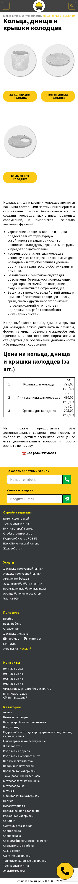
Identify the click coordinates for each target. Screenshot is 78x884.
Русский (25, 648)
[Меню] (6, 6)
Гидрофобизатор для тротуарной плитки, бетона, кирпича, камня (37, 734)
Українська (10, 648)
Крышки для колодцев (20, 177)
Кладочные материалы (18, 766)
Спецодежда (12, 831)
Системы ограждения (17, 826)
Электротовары (14, 871)
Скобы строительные (17, 533)
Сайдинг (9, 821)
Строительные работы (18, 846)
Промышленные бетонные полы (24, 588)
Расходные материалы (18, 816)
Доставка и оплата (16, 633)
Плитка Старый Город (18, 528)
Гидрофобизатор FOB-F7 (20, 538)
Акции (7, 712)
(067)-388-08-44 (13, 674)
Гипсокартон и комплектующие (24, 741)
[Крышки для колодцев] (20, 142)
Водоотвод (11, 727)
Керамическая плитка (18, 761)
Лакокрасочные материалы (21, 776)
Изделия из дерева (16, 751)
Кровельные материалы (19, 771)
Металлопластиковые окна (21, 781)
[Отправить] (67, 479)
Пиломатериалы (14, 806)
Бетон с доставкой (16, 518)
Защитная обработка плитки (22, 583)
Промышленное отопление (21, 811)
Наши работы (12, 624)
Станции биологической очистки (25, 841)
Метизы (8, 791)
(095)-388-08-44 (13, 679)
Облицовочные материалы (21, 796)
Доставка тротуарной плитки (23, 568)
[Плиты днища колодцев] (58, 60)
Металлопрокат (13, 786)
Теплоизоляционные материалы (25, 861)
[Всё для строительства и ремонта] (39, 6)
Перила (8, 801)
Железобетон (33, 15)
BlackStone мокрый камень (21, 543)
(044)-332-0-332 (13, 669)
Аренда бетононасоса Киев (22, 593)
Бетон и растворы (15, 717)
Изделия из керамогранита (21, 756)
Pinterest (35, 638)
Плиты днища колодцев (58, 96)
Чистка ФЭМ (11, 598)
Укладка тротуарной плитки (22, 573)
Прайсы (8, 619)
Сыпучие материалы (17, 856)
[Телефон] (65, 871)
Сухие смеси (11, 851)
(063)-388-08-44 (13, 684)
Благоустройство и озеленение (24, 722)
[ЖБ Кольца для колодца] (20, 60)
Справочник (11, 628)
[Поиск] (72, 6)
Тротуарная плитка (16, 523)
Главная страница (13, 15)
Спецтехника (12, 836)
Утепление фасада (16, 578)
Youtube (14, 638)
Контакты (9, 643)
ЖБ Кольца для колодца (20, 96)
